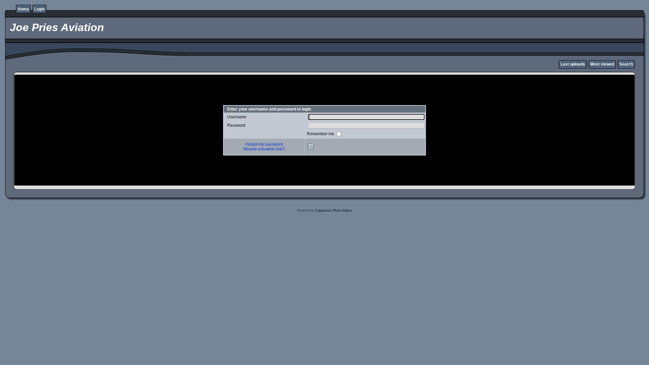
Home (23, 9)
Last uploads (572, 64)
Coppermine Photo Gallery (333, 210)
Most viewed (602, 64)
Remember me (321, 133)
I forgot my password (264, 144)
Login (39, 9)
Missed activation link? (264, 149)
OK (310, 146)
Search (626, 64)
